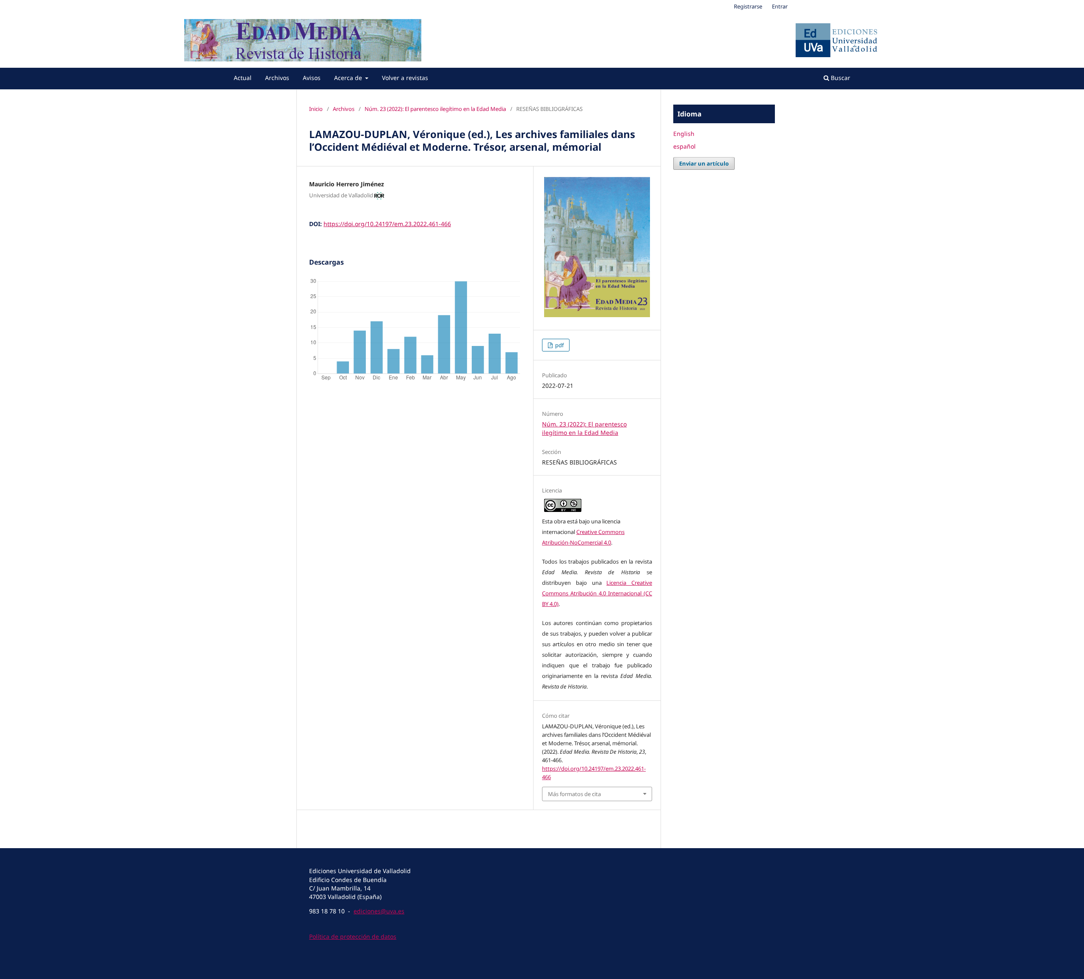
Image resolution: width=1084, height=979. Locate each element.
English (683, 134)
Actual (243, 78)
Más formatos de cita (574, 794)
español (684, 146)
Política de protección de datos (352, 936)
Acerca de (349, 78)
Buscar (839, 78)
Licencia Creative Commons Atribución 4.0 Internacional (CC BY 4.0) (597, 593)
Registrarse (748, 6)
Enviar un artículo (704, 163)
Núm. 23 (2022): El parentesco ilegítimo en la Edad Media (435, 109)
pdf (559, 345)
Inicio (316, 109)
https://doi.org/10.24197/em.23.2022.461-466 (387, 224)
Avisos (312, 78)
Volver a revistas (405, 78)
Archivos (277, 78)
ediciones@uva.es (379, 911)
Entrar (780, 6)
